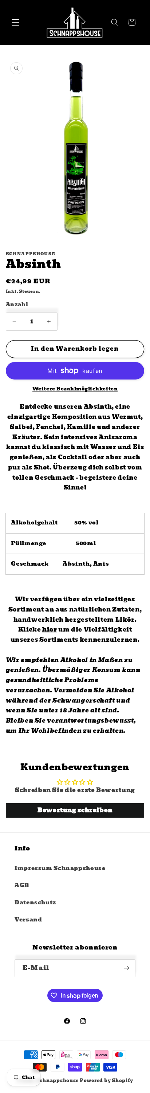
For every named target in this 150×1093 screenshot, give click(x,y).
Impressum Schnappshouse (60, 868)
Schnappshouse (57, 1080)
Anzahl (17, 304)
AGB (22, 885)
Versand (28, 919)
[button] (15, 22)
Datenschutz (35, 902)
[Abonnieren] (126, 968)
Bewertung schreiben (75, 810)
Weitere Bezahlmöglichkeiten (75, 389)
